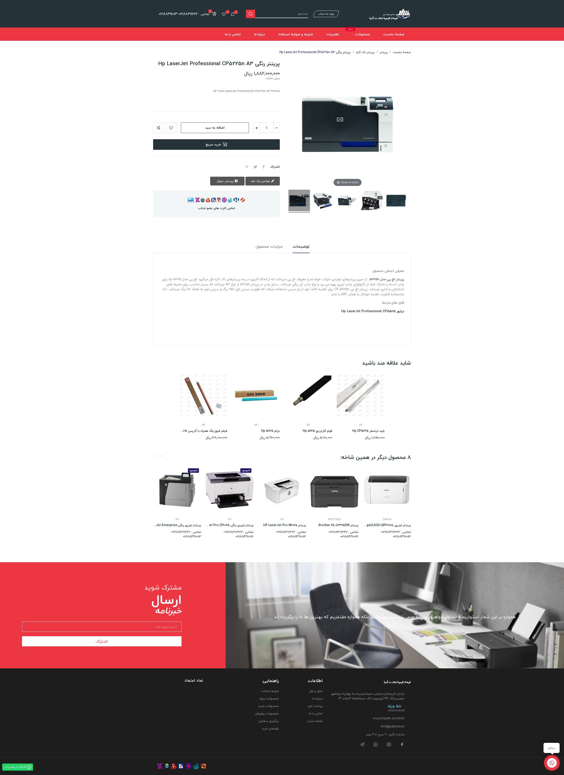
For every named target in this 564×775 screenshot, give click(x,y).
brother (334, 519)
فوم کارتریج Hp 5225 (317, 431)
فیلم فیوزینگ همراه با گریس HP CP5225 (203, 431)
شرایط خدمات (269, 691)
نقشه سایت (315, 721)
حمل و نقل (316, 691)
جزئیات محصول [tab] (269, 246)
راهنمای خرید (270, 728)
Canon (386, 519)
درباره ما (317, 698)
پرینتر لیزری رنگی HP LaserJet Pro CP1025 (230, 525)
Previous (165, 456)
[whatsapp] (375, 744)
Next (157, 456)
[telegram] (362, 744)
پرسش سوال (225, 181)
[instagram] (389, 744)
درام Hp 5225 (270, 431)
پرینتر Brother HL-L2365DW (338, 525)
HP (203, 425)
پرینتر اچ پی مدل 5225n (386, 279)
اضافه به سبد (214, 127)
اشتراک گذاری (264, 166)
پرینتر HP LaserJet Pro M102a (284, 525)
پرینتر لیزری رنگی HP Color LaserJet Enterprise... (177, 525)
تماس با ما (316, 713)
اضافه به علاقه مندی (171, 127)
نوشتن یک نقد (261, 181)
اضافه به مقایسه (158, 127)
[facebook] (402, 744)
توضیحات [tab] (301, 246)
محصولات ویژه (269, 698)
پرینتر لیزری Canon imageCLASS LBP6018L (387, 525)
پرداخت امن (315, 706)
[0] (232, 14)
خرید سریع (213, 144)
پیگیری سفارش (268, 721)
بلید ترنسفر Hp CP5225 (368, 431)
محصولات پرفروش (266, 713)
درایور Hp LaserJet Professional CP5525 (372, 311)
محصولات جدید (268, 706)
